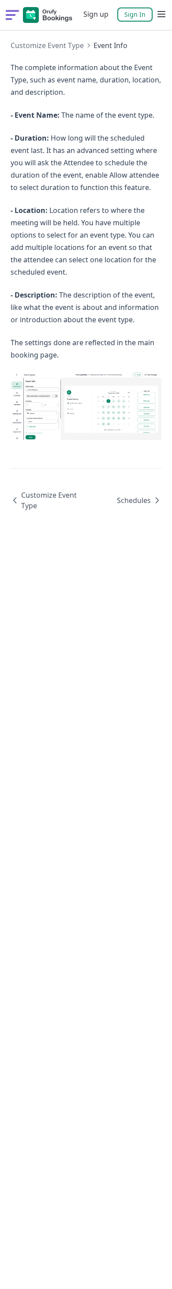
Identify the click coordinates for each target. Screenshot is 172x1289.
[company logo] (47, 15)
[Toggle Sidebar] (12, 15)
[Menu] (161, 14)
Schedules (134, 500)
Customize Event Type (47, 45)
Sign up (95, 14)
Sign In (135, 14)
